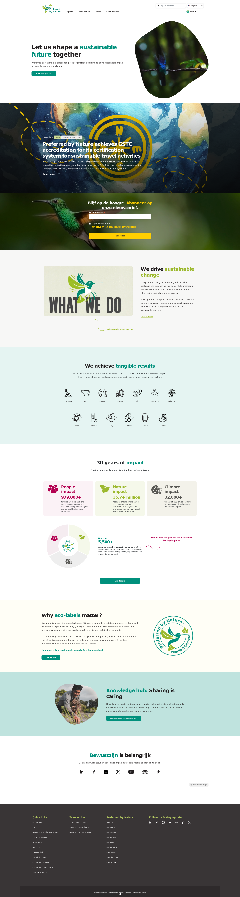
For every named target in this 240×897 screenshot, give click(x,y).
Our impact (111, 837)
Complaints (111, 852)
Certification (37, 822)
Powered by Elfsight (200, 785)
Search (158, 6)
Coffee (137, 401)
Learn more (147, 316)
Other (163, 426)
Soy (111, 426)
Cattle (85, 401)
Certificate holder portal (42, 867)
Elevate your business (79, 822)
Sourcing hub (38, 847)
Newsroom (37, 842)
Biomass (68, 401)
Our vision (110, 827)
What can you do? (44, 74)
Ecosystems (154, 401)
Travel (145, 426)
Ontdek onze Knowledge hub (123, 718)
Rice (76, 426)
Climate (103, 401)
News (98, 12)
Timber (129, 426)
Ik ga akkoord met (101, 223)
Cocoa (120, 401)
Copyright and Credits (139, 892)
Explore (69, 12)
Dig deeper (120, 581)
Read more (48, 174)
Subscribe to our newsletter (82, 832)
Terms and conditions (100, 892)
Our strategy (111, 832)
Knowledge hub (39, 857)
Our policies (111, 847)
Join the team (112, 857)
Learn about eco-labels (79, 827)
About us (110, 822)
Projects (35, 827)
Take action (84, 12)
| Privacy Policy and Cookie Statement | (120, 892)
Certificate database (41, 862)
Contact (194, 11)
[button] (49, 817)
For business (112, 12)
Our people (111, 842)
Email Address (97, 212)
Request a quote (39, 872)
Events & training (39, 837)
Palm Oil (171, 401)
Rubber (94, 426)
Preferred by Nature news (71, 137)
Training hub (37, 852)
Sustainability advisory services (45, 832)
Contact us (111, 862)
